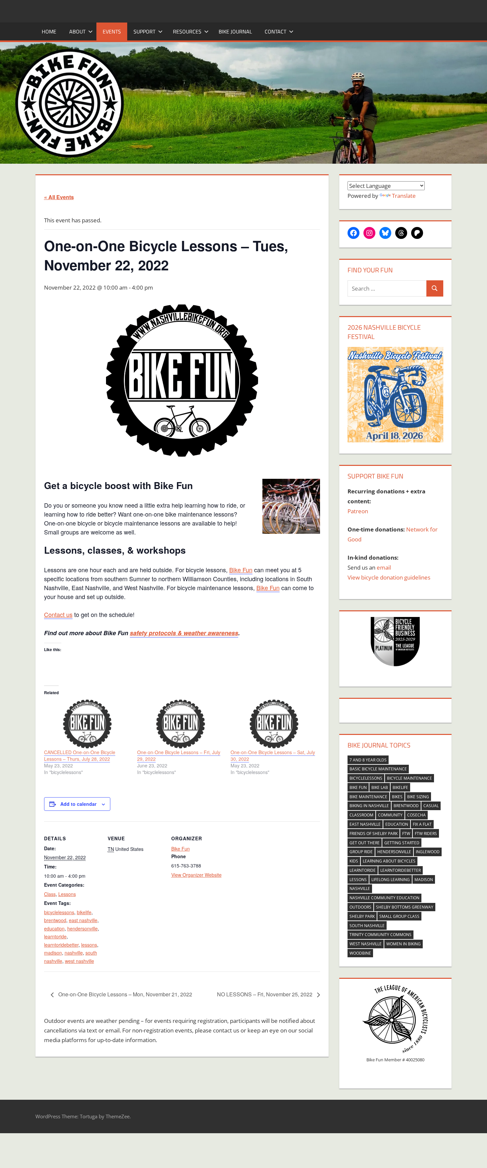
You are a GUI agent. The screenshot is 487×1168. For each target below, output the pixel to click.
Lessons (67, 894)
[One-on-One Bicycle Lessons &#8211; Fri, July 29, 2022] (180, 724)
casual (431, 805)
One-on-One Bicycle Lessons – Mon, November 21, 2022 (124, 994)
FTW (406, 833)
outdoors (360, 907)
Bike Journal (235, 31)
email (384, 567)
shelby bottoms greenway (404, 907)
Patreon (358, 511)
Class (50, 894)
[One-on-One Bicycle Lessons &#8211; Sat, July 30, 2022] (274, 724)
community (390, 815)
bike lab (379, 787)
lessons (89, 944)
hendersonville (82, 928)
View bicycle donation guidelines (389, 577)
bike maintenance (368, 797)
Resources (187, 31)
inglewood (428, 852)
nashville (74, 952)
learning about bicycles (389, 861)
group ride (361, 852)
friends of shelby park (374, 833)
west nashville (79, 961)
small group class (399, 916)
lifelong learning (390, 879)
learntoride (55, 936)
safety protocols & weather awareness (184, 633)
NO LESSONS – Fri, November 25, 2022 (265, 994)
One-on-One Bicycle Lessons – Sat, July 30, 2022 (273, 755)
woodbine (360, 953)
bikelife (84, 912)
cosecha (416, 815)
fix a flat (422, 824)
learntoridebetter (61, 944)
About (77, 31)
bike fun (358, 787)
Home (49, 31)
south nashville (367, 925)
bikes (397, 797)
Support (144, 31)
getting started (401, 843)
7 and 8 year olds (368, 760)
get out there (365, 843)
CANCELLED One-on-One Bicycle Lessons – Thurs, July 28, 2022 (79, 755)
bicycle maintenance (409, 778)
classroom (361, 815)
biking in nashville (369, 805)
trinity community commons (380, 934)
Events (112, 31)
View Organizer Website (196, 874)
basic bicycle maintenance (378, 769)
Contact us (58, 614)
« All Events (59, 197)
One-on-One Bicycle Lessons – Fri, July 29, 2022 (178, 755)
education (54, 928)
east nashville (83, 920)
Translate (404, 195)
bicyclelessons (59, 912)
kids (354, 861)
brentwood (55, 920)
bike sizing (418, 797)
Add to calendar (78, 804)
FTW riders (426, 833)
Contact (275, 31)
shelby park (362, 916)
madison (53, 952)
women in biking (403, 944)
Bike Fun (240, 569)
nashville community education (384, 898)
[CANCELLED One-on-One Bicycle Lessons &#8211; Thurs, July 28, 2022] (87, 724)
